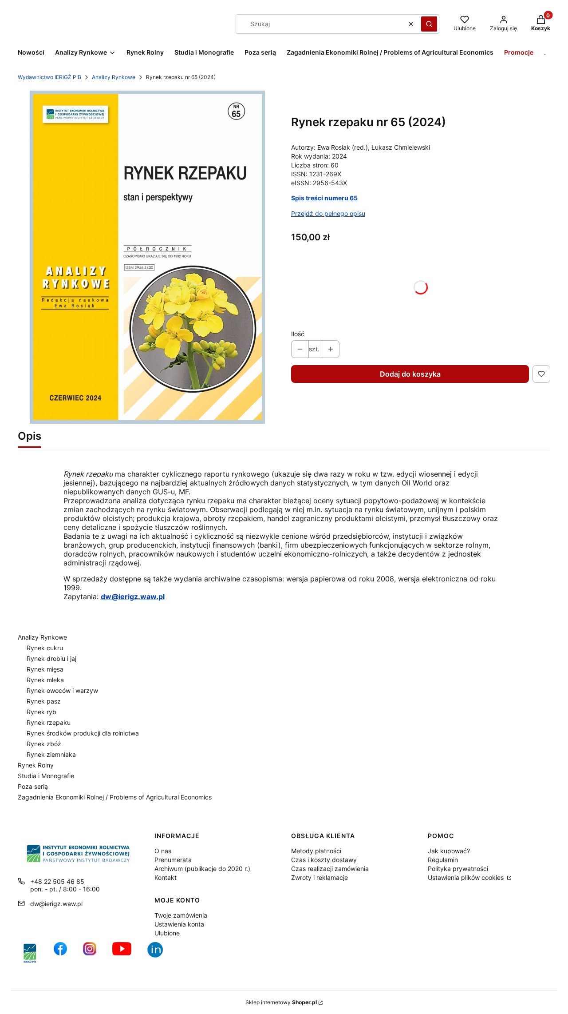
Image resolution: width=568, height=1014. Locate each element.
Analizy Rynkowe (113, 77)
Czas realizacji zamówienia (330, 868)
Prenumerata (173, 859)
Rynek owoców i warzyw (62, 690)
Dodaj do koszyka (410, 374)
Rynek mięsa (45, 669)
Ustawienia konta (179, 924)
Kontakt (165, 877)
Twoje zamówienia (180, 915)
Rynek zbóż (44, 744)
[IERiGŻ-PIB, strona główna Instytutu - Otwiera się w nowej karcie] (30, 953)
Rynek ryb (41, 712)
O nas (162, 851)
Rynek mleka (45, 680)
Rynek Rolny (36, 765)
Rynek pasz (44, 701)
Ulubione (167, 933)
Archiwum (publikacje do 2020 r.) (202, 868)
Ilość (297, 334)
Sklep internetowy (281, 1002)
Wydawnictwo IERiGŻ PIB (49, 77)
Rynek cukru (45, 648)
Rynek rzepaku (49, 722)
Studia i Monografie (46, 775)
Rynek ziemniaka (51, 754)
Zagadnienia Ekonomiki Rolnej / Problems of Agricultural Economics (115, 797)
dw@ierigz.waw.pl (56, 903)
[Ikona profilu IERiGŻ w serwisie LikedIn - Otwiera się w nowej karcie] (158, 953)
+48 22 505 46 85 (57, 881)
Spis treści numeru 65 (324, 198)
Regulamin (443, 859)
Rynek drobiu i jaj (51, 658)
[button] (429, 24)
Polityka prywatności (458, 868)
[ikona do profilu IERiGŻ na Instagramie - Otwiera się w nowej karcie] (90, 953)
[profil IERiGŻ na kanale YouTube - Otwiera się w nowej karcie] (122, 953)
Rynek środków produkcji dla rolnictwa (83, 733)
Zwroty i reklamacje (319, 877)
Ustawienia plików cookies (466, 877)
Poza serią (33, 786)
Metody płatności (316, 851)
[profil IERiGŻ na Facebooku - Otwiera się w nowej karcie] (60, 953)
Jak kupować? (449, 851)
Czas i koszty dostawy (324, 859)
